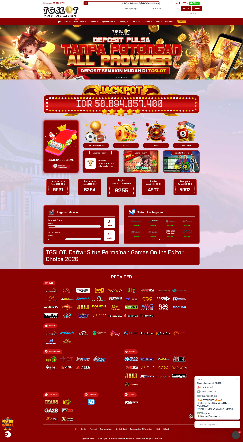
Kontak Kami (121, 429)
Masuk (186, 8)
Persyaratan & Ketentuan (141, 429)
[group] (181, 161)
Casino (93, 21)
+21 (75, 429)
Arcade (146, 21)
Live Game (79, 21)
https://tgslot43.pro (208, 391)
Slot (66, 21)
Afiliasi (196, 3)
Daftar (197, 8)
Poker (134, 21)
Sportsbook (107, 21)
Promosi (169, 21)
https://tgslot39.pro (208, 395)
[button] (240, 52)
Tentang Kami (106, 429)
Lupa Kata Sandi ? (193, 13)
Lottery (122, 21)
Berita (159, 21)
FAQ (158, 429)
